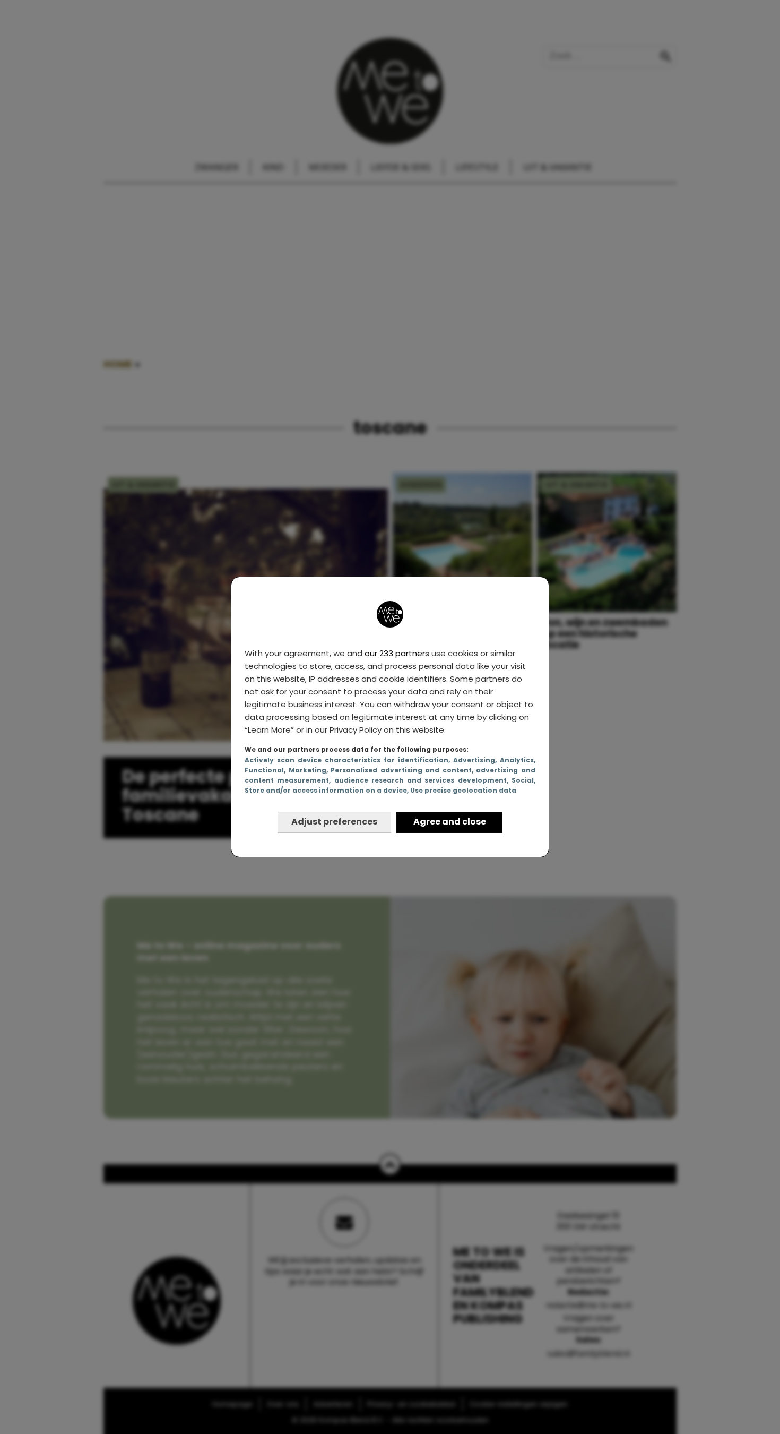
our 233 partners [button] (397, 653)
